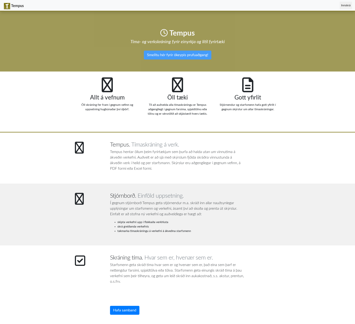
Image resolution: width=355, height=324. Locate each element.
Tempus (17, 6)
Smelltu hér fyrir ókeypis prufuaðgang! (177, 55)
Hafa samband (124, 310)
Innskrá (346, 5)
